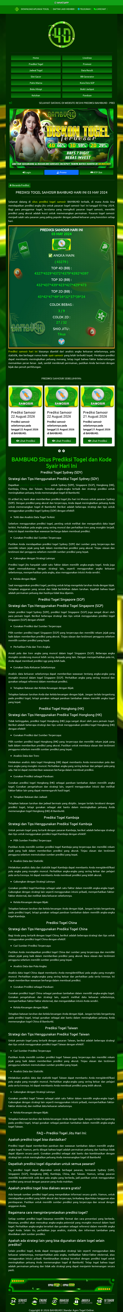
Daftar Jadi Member (63, 9)
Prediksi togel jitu (18, 564)
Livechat (101, 9)
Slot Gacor (36, 76)
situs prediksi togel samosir (49, 201)
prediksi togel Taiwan (54, 1044)
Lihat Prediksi (27, 440)
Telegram (85, 9)
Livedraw (87, 57)
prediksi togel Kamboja (55, 833)
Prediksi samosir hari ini (22, 351)
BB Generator (87, 76)
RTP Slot (97, 172)
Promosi (87, 64)
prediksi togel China (36, 939)
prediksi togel (45, 523)
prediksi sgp (40, 660)
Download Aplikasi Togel (35, 9)
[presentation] (59, 451)
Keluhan (36, 95)
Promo (62, 172)
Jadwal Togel (35, 70)
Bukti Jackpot (87, 89)
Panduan (87, 95)
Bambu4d (73, 492)
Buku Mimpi (36, 89)
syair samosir (56, 355)
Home (36, 57)
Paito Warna (36, 82)
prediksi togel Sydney (37, 510)
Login (28, 172)
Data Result (87, 70)
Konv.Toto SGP (87, 82)
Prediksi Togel (36, 64)
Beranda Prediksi (20, 185)
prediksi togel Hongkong (44, 720)
